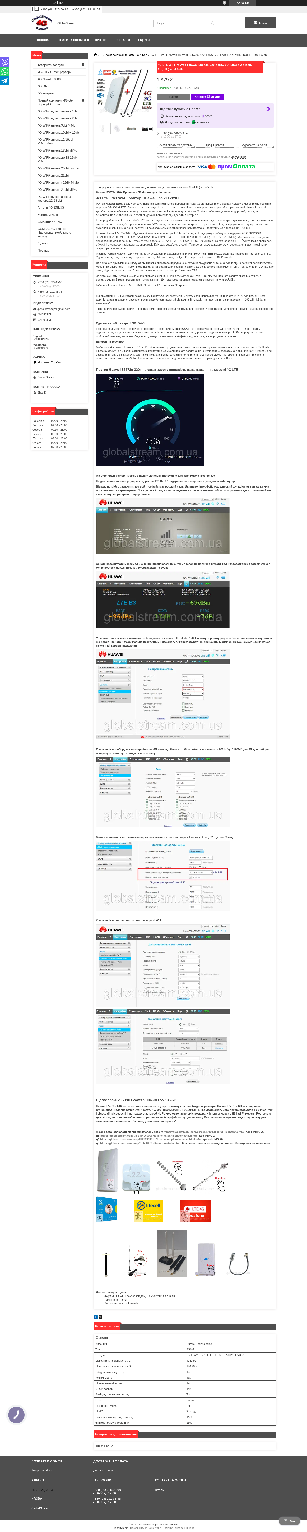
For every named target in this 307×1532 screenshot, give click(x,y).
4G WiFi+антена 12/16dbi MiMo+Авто (55, 141)
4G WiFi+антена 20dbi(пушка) (59, 168)
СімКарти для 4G (50, 221)
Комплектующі (48, 214)
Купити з (200, 96)
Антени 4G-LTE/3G (51, 207)
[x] (100, 1317)
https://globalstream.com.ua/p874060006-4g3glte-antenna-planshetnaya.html (149, 1135)
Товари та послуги (71, 40)
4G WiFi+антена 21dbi (53, 175)
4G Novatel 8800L (50, 79)
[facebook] (96, 1317)
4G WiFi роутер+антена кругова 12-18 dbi (54, 198)
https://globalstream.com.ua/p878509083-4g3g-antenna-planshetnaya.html (147, 1139)
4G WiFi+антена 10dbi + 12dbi (58, 132)
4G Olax (43, 86)
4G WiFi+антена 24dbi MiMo (57, 189)
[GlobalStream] (41, 23)
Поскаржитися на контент (145, 1528)
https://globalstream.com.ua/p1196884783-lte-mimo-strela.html (140, 1143)
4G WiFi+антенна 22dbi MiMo (58, 182)
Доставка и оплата (105, 1470)
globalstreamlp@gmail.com (53, 309)
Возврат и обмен (41, 1470)
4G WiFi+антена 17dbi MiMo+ (58, 150)
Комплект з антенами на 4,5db (126, 54)
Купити (173, 96)
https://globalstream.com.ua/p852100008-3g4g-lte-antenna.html (204, 1131)
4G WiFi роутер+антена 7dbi (57, 118)
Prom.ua (173, 1524)
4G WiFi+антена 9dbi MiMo (56, 125)
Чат (292, 1521)
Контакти (123, 40)
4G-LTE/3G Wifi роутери (54, 72)
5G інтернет (46, 93)
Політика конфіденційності (179, 1528)
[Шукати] (212, 23)
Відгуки (144, 40)
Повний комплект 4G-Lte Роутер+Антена (55, 102)
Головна (42, 40)
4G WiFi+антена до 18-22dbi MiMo (57, 159)
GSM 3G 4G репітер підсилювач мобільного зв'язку (54, 232)
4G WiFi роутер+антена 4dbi (57, 111)
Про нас (101, 40)
